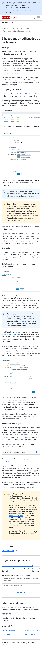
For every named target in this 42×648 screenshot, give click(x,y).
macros (23, 321)
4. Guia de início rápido (25, 28)
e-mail (25, 96)
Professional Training (32, 630)
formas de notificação (21, 94)
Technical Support (8, 630)
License (4, 645)
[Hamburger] (38, 17)
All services (6, 634)
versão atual (9, 10)
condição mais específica (11, 334)
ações (6, 255)
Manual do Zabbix (8, 28)
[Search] (33, 18)
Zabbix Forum (30, 634)
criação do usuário (16, 515)
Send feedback (21, 592)
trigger (24, 437)
